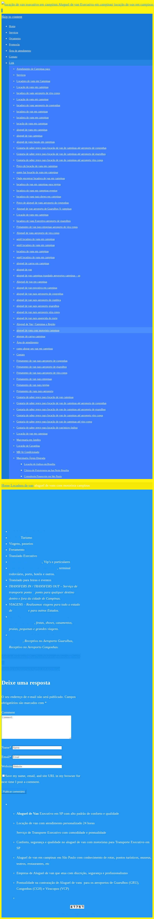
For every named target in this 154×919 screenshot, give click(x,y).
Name (6, 747)
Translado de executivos (25, 562)
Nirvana (76, 914)
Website (7, 766)
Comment (8, 712)
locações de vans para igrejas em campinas (31, 668)
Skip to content (12, 17)
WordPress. (89, 914)
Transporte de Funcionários (27, 531)
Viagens (14, 537)
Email (6, 757)
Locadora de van (22, 485)
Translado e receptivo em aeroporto (33, 568)
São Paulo (20, 610)
